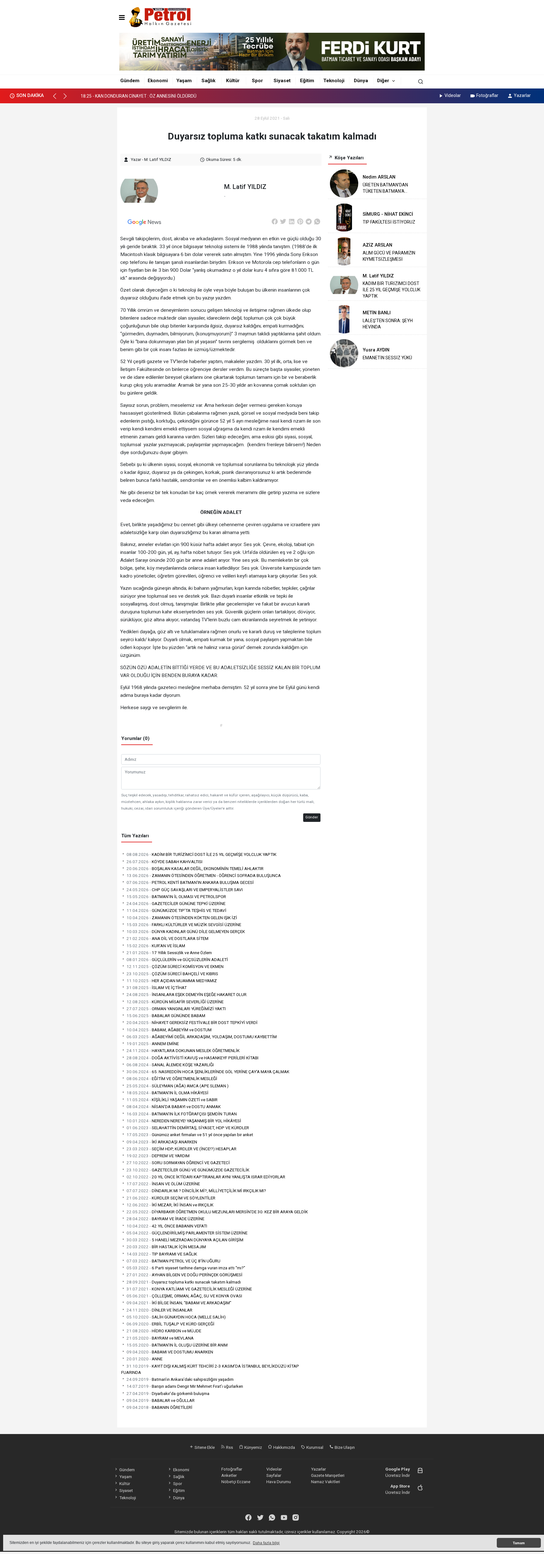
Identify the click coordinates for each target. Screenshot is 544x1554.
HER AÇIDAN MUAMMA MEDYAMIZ (172, 980)
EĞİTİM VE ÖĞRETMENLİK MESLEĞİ (172, 1078)
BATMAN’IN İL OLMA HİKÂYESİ (167, 1092)
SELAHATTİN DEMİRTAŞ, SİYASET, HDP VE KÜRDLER (188, 1127)
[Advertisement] (89, 200)
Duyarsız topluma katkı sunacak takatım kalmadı (184, 1281)
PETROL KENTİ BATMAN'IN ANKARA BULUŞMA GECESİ (190, 882)
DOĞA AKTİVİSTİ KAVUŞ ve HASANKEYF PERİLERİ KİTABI (192, 1057)
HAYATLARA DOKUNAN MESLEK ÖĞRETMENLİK (183, 1050)
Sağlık (208, 80)
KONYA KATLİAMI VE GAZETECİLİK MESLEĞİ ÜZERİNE (189, 1288)
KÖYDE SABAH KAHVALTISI (164, 861)
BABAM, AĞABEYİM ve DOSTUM (169, 1029)
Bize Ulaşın (344, 1447)
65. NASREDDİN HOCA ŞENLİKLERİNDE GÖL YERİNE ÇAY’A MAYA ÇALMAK (208, 1071)
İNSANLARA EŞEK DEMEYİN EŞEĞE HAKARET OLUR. (187, 994)
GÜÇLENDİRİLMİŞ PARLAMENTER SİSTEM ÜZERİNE (187, 1232)
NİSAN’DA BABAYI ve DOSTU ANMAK (174, 1106)
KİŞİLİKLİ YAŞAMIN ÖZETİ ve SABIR (172, 1099)
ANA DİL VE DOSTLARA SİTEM (167, 938)
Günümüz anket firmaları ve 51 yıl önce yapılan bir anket (190, 1134)
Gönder (311, 817)
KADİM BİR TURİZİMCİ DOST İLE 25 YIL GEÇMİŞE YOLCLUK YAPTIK (201, 854)
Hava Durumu (278, 1481)
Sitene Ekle (204, 1447)
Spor (257, 80)
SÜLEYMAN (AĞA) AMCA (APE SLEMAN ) (178, 1085)
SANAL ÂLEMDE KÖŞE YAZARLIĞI (170, 1064)
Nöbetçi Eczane (235, 1481)
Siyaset (282, 80)
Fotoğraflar (487, 95)
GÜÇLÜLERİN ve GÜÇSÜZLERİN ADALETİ (177, 959)
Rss (229, 1447)
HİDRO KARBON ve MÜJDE (164, 1330)
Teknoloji (333, 80)
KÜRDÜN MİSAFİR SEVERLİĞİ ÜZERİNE (175, 1001)
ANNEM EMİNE (153, 1043)
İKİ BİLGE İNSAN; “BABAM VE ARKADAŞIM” (179, 1302)
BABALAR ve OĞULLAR (161, 1400)
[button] (57, 99)
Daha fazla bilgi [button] (266, 1543)
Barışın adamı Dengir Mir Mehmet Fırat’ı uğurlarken (185, 1386)
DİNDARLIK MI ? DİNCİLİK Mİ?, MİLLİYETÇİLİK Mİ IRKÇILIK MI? (196, 1190)
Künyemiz (252, 1447)
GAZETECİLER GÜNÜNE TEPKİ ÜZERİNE (176, 903)
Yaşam (184, 80)
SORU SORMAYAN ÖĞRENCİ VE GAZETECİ (178, 1162)
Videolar (453, 95)
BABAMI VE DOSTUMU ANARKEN (170, 1351)
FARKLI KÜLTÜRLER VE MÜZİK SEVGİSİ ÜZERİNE (184, 924)
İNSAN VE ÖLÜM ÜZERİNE (163, 1183)
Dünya (361, 80)
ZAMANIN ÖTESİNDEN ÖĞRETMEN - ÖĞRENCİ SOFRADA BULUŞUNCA (204, 875)
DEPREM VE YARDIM (158, 1155)
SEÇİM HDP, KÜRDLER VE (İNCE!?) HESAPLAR (181, 1148)
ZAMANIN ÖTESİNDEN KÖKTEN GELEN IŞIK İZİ (182, 917)
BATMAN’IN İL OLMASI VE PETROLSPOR (176, 896)
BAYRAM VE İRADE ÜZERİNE (165, 1218)
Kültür (233, 80)
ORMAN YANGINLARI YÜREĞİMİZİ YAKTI (176, 1008)
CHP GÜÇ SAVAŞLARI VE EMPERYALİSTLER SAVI (185, 889)
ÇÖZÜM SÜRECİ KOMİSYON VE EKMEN (175, 966)
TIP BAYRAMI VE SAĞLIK (162, 1253)
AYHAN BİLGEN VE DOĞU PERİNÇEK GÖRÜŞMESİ (184, 1274)
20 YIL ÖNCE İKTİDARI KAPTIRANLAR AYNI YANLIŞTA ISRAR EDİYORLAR (206, 1176)
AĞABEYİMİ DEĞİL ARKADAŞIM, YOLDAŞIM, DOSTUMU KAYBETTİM (202, 1036)
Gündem (129, 80)
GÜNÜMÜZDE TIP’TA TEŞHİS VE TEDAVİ (176, 910)
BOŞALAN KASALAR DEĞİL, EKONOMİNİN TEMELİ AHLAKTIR (195, 868)
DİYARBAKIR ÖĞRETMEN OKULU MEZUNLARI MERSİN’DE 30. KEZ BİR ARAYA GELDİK (217, 1211)
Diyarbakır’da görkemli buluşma (168, 1393)
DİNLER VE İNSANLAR (159, 1309)
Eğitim (307, 80)
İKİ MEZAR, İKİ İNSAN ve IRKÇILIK (170, 1204)
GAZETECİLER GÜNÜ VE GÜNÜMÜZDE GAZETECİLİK (188, 1169)
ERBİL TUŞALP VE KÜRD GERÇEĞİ (170, 1323)
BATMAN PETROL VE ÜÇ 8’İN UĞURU (173, 1260)
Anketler (229, 1475)
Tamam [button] (519, 1543)
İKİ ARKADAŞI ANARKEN (162, 1141)
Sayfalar (273, 1475)
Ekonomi (158, 80)
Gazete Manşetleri (327, 1475)
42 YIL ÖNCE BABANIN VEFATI (167, 1225)
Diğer (383, 80)
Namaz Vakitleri (325, 1481)
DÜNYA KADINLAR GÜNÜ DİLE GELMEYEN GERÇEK (186, 931)
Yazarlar (522, 95)
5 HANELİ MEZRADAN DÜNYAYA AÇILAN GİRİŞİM (185, 1239)
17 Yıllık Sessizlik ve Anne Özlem (169, 952)
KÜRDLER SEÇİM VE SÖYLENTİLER (171, 1197)
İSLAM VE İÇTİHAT (157, 987)
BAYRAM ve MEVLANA (160, 1338)
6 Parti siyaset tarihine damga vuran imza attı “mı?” (186, 1267)
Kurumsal (314, 1447)
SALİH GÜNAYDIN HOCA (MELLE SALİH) (176, 1316)
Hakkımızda (283, 1447)
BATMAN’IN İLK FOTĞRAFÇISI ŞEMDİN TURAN (182, 1113)
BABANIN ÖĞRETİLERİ (159, 1407)
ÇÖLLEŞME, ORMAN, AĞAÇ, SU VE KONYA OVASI (184, 1295)
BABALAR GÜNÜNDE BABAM (166, 1015)
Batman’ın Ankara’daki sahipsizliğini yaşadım (180, 1379)
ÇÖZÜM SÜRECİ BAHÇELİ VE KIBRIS (172, 973)
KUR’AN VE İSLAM (156, 945)
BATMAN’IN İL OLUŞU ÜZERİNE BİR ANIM (177, 1344)
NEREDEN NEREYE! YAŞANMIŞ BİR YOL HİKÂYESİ (184, 1120)
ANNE (144, 1358)
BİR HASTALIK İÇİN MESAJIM (166, 1246)
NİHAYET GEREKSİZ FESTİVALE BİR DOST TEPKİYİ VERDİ (192, 1022)
